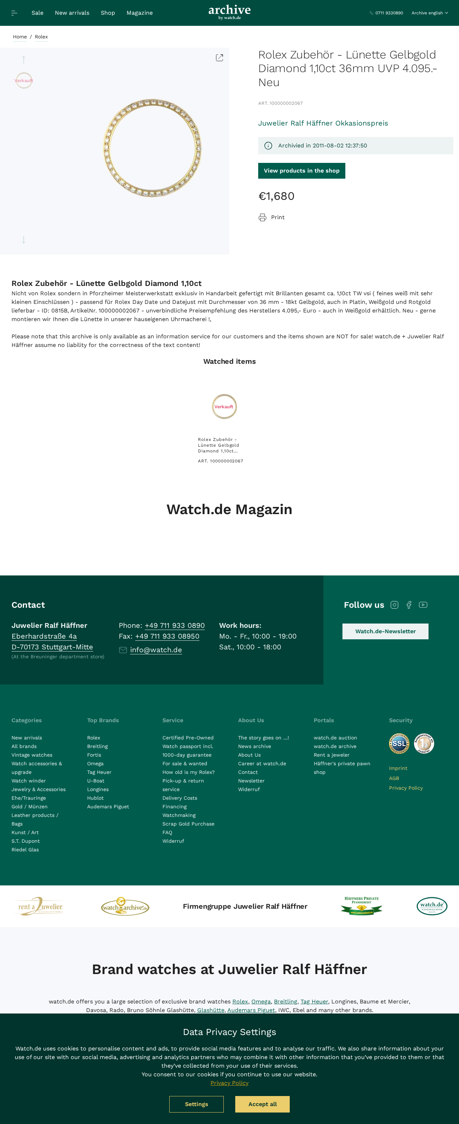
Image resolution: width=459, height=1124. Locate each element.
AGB (394, 778)
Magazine (140, 12)
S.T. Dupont (25, 841)
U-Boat (95, 781)
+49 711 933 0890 (175, 625)
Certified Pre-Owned (188, 737)
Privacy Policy (406, 788)
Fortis (94, 755)
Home (20, 36)
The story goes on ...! (263, 737)
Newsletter (251, 781)
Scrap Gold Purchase (188, 824)
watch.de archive (335, 746)
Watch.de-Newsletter (385, 631)
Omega (95, 763)
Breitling (97, 746)
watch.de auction (335, 737)
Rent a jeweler (332, 755)
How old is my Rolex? (188, 772)
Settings (196, 1104)
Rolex (41, 36)
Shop (108, 12)
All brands (24, 746)
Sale (37, 12)
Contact (248, 772)
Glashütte (210, 1010)
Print (278, 217)
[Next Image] (24, 239)
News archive (254, 746)
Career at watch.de (262, 763)
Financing (174, 806)
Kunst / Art (25, 832)
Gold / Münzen (29, 806)
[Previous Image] (24, 60)
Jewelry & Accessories (38, 789)
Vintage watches (31, 755)
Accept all (263, 1104)
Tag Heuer (99, 772)
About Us (249, 755)
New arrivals (72, 12)
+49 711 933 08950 (167, 636)
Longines (98, 789)
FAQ (167, 832)
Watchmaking (178, 815)
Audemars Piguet (108, 806)
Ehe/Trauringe (28, 798)
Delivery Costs (179, 798)
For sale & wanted (184, 763)
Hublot (95, 798)
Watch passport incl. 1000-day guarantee (187, 750)
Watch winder (28, 781)
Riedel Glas (25, 849)
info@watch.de (156, 649)
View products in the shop (302, 170)
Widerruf (173, 841)
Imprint (398, 768)
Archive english (427, 12)
